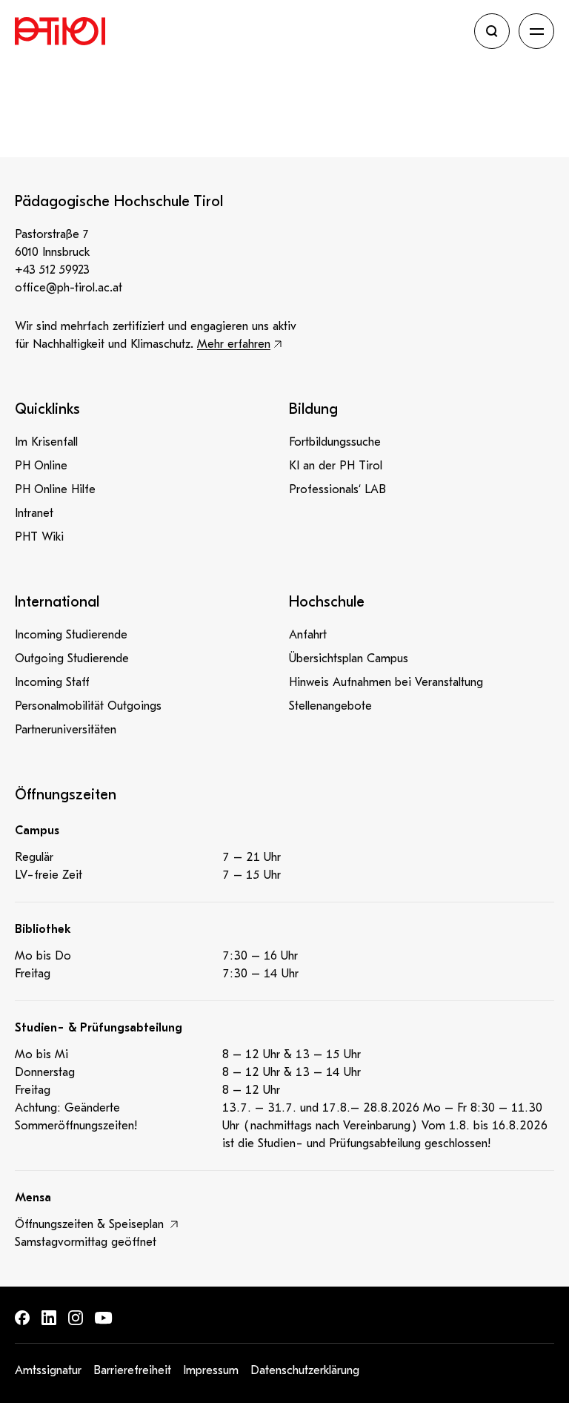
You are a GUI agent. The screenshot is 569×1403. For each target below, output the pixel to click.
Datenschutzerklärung (304, 1370)
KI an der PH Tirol (335, 465)
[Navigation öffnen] (536, 31)
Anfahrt (308, 634)
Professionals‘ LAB (337, 489)
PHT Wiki (39, 537)
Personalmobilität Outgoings (88, 706)
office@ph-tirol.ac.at (68, 287)
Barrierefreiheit (132, 1370)
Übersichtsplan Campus (348, 658)
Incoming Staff (52, 682)
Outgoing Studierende (72, 658)
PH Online (41, 465)
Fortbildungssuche (335, 442)
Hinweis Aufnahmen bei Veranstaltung (386, 682)
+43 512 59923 (52, 270)
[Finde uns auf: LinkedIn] (48, 1317)
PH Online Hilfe (55, 489)
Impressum (211, 1370)
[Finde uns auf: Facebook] (22, 1317)
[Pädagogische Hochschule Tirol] (240, 31)
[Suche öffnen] (492, 31)
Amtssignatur (48, 1370)
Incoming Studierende (71, 634)
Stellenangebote (330, 706)
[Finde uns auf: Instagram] (75, 1317)
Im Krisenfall (46, 442)
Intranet (34, 513)
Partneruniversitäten (65, 729)
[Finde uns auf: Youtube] (104, 1318)
